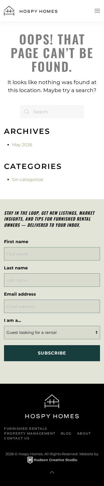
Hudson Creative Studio (55, 460)
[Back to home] (30, 10)
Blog (66, 433)
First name (16, 241)
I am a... (12, 320)
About (84, 433)
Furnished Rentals (25, 429)
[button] (97, 10)
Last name (16, 267)
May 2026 (22, 144)
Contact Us (17, 438)
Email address (20, 294)
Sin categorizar (27, 179)
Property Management (29, 433)
